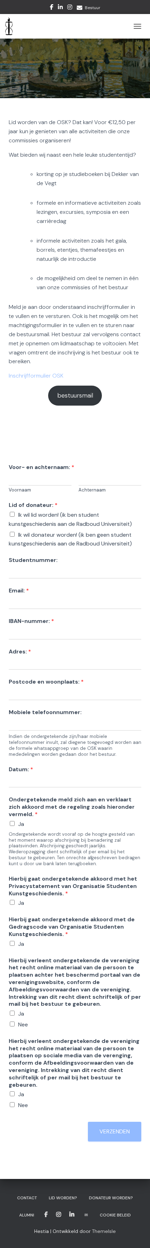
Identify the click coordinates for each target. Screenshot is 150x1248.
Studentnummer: (33, 560)
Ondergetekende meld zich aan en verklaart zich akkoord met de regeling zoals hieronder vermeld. (72, 807)
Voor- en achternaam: (41, 467)
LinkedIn (60, 8)
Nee (23, 1024)
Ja (21, 824)
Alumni (26, 1215)
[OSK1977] (11, 26)
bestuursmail (75, 395)
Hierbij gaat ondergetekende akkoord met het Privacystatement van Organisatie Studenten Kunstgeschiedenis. (73, 886)
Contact (27, 1198)
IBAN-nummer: (31, 621)
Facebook (51, 8)
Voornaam (20, 490)
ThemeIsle (104, 1231)
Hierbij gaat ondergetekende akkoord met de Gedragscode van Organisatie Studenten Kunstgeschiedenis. (72, 927)
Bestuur (92, 8)
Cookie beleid (115, 1215)
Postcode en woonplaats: (46, 681)
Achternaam (92, 490)
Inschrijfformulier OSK (36, 375)
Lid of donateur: (33, 505)
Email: (19, 590)
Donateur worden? (111, 1198)
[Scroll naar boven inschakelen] (136, 1234)
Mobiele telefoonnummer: (45, 712)
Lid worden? (63, 1198)
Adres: (20, 651)
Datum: (21, 769)
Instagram (69, 8)
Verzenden (114, 1131)
